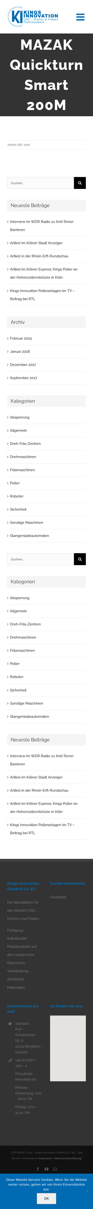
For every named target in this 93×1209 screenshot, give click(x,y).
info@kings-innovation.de (25, 1076)
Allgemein (18, 430)
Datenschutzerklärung (68, 1158)
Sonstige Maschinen (26, 522)
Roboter (16, 496)
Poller (15, 483)
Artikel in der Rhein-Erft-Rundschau (39, 256)
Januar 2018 (20, 351)
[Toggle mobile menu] (81, 16)
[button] (68, 1045)
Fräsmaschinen (22, 470)
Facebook (58, 897)
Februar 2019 (21, 338)
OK (46, 1198)
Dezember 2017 (23, 365)
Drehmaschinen (23, 457)
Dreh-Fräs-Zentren (25, 444)
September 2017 (23, 378)
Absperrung (19, 417)
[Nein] (87, 1191)
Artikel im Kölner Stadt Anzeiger (36, 243)
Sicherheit (18, 509)
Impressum (45, 1158)
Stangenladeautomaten (29, 536)
